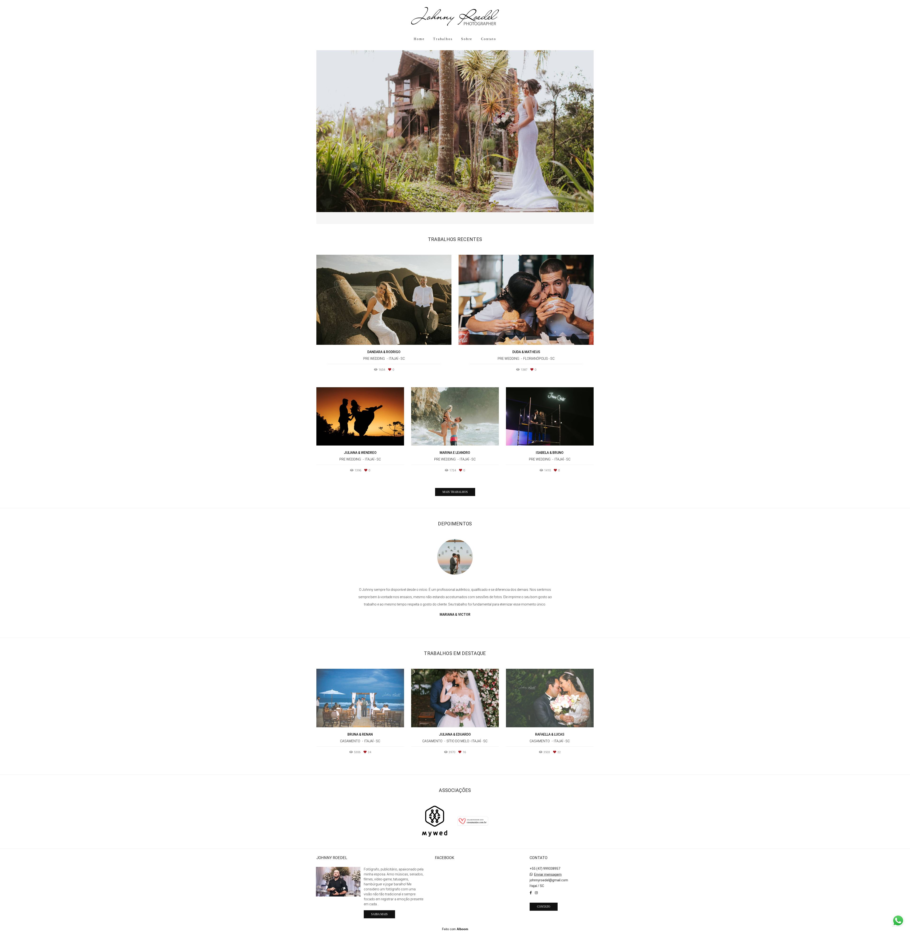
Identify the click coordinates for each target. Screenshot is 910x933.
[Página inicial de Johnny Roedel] (455, 17)
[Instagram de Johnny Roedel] (536, 892)
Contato (488, 39)
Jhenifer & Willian (455, 607)
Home (419, 39)
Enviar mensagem (548, 874)
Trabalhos (442, 39)
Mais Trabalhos (455, 492)
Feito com (455, 929)
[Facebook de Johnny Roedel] (531, 892)
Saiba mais (379, 914)
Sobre (466, 39)
